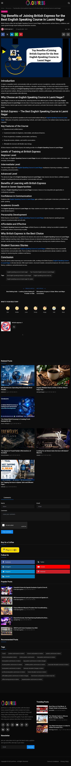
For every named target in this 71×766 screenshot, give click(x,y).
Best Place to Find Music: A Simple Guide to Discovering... (58, 707)
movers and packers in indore (35, 653)
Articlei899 (51, 710)
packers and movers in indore (16, 653)
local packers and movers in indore (11, 668)
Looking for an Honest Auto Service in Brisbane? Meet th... (53, 452)
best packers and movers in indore (11, 661)
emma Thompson (5, 423)
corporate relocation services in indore (58, 664)
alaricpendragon (41, 392)
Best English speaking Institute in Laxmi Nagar (19, 275)
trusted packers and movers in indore (12, 664)
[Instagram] (12, 725)
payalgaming (17, 619)
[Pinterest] (26, 725)
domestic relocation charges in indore (33, 668)
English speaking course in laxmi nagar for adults (20, 279)
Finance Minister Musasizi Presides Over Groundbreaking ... (31, 607)
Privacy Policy (65, 761)
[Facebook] (3, 725)
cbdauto (38, 455)
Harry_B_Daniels (5, 455)
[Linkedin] (3, 729)
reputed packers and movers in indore (32, 679)
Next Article (40, 288)
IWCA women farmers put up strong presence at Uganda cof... (31, 597)
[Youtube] (17, 725)
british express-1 (17, 322)
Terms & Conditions (53, 761)
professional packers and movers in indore (13, 672)
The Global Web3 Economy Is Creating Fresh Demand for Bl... (15, 420)
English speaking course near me (42, 275)
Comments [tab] (7, 497)
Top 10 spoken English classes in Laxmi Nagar (42, 272)
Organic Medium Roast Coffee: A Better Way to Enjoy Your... (52, 388)
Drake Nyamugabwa (18, 589)
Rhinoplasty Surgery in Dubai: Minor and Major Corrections (51, 292)
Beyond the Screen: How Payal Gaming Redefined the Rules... (31, 618)
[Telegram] (22, 725)
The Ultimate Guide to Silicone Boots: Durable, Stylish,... (58, 717)
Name (3, 503)
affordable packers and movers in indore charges (15, 675)
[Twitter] (8, 725)
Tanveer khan (52, 720)
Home (2, 8)
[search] (69, 3)
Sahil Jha (3, 486)
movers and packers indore (9, 657)
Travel (3, 653)
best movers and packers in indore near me (42, 675)
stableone (3, 392)
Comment (4, 510)
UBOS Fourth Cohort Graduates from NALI (26, 628)
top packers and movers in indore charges (35, 661)
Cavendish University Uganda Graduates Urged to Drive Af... (31, 587)
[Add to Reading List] (68, 34)
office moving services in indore (10, 679)
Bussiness (8, 8)
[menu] (2, 3)
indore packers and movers (27, 657)
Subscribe (30, 747)
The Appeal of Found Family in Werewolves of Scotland (16, 452)
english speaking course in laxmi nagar (17, 272)
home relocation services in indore (37, 672)
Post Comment (7, 532)
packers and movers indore (53, 653)
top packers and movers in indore (46, 657)
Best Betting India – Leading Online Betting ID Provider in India (20, 292)
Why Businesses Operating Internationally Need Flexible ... (16, 388)
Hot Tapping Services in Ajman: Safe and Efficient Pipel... (17, 483)
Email (38, 503)
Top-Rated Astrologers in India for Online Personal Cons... (59, 726)
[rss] (8, 729)
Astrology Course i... (54, 729)
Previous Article (29, 288)
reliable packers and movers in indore (35, 664)
